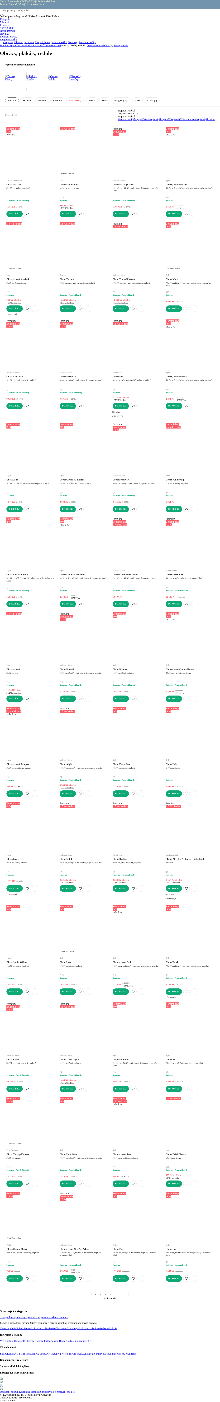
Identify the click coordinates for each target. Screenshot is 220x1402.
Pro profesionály (64, 1353)
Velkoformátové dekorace (55, 1317)
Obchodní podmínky (10, 1391)
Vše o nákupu (7, 1341)
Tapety (3, 1317)
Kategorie (11, 45)
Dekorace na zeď (52, 45)
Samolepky (22, 1317)
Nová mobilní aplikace (112, 1353)
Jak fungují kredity (81, 1341)
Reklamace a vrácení (33, 1341)
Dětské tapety (35, 1317)
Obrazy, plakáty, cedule (116, 45)
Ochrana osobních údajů (33, 1391)
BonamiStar (130, 1353)
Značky (26, 1353)
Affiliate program (92, 1353)
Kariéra (52, 1353)
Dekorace (21, 45)
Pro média (78, 1353)
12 (124, 1294)
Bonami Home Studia (61, 1341)
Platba (47, 1341)
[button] (35, 214)
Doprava (18, 1341)
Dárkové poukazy (39, 1353)
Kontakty (12, 1353)
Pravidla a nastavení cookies (60, 1391)
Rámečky (12, 1317)
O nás (20, 1353)
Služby (3, 1353)
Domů (3, 45)
